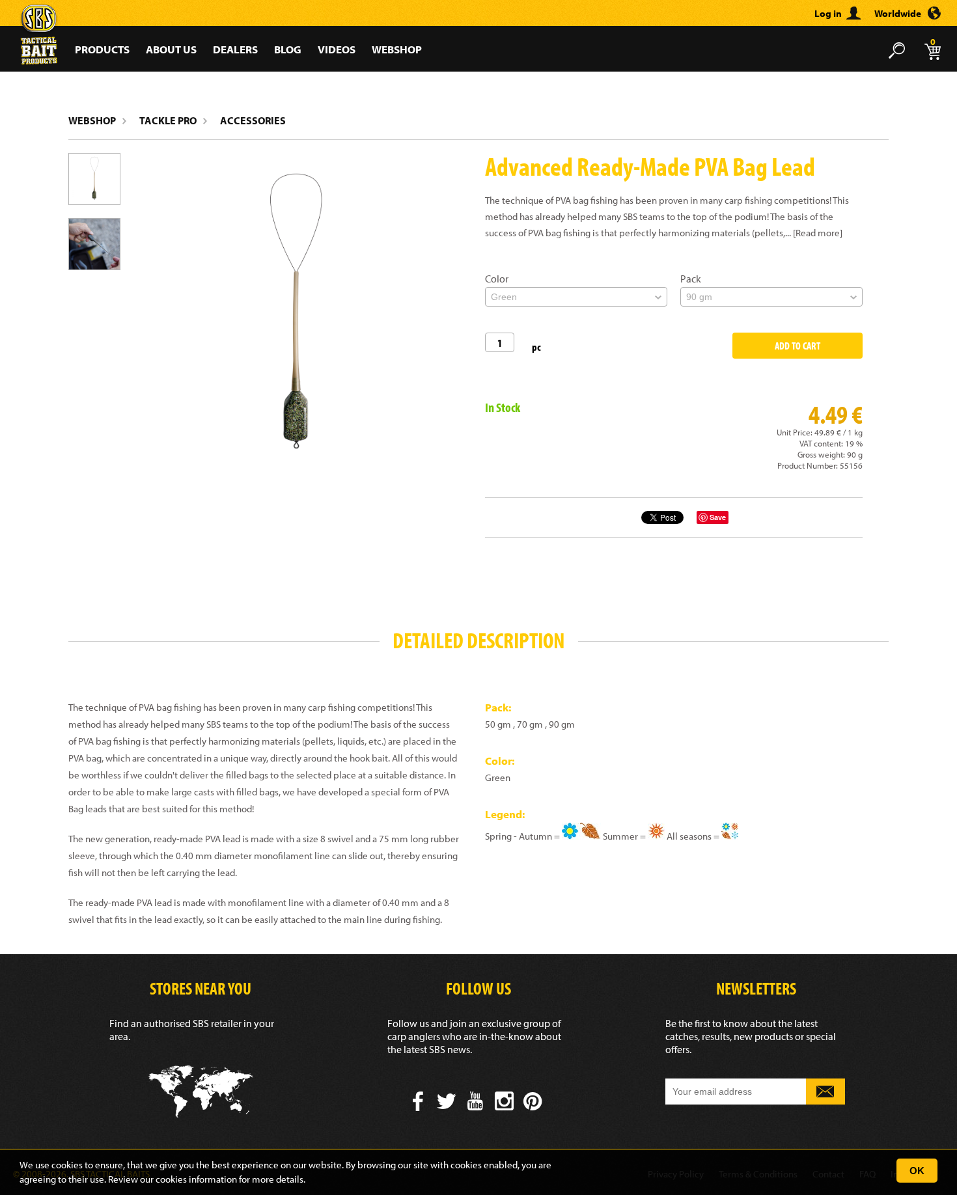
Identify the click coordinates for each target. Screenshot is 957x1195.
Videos (336, 49)
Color (496, 278)
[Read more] (817, 233)
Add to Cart (797, 345)
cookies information (196, 1179)
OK (916, 1170)
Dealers (235, 49)
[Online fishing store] (39, 18)
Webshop (397, 49)
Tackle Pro (168, 120)
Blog (287, 49)
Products (102, 49)
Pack (690, 278)
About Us (171, 49)
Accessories (253, 120)
